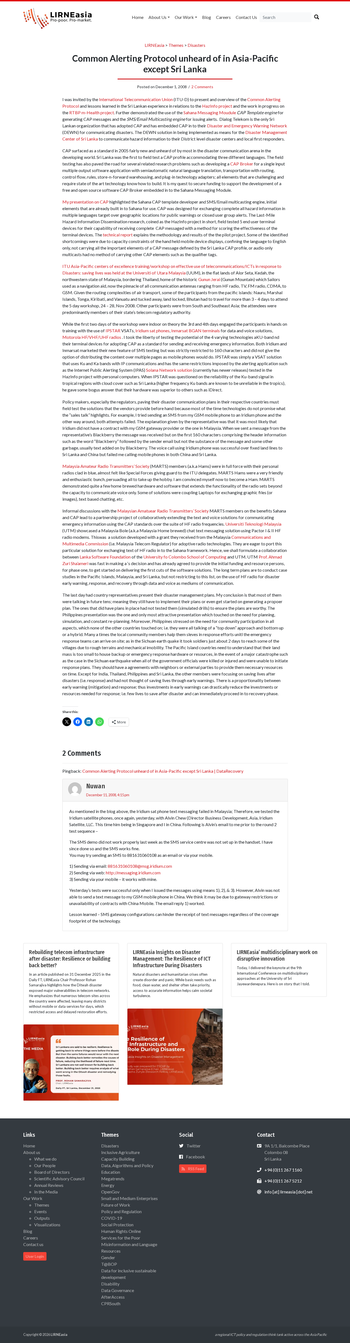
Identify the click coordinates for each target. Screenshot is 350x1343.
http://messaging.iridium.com (133, 872)
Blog (206, 17)
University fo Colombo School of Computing (184, 556)
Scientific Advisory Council (59, 1178)
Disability (110, 1283)
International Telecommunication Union (136, 99)
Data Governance (117, 1290)
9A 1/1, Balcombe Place (287, 1152)
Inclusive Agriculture (120, 1152)
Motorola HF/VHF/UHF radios (91, 337)
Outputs (42, 1218)
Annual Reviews (48, 1185)
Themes (41, 1204)
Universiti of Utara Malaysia (159, 272)
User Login (35, 1256)
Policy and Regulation (121, 1211)
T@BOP (109, 1264)
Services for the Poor (120, 1237)
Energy (107, 1185)
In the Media (46, 1191)
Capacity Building (118, 1158)
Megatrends (112, 1178)
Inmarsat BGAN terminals (195, 330)
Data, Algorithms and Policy (127, 1165)
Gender (108, 1257)
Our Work (184, 17)
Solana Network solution (169, 370)
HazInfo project (217, 105)
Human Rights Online (121, 1231)
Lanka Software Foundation (105, 556)
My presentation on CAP (85, 201)
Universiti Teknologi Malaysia (253, 523)
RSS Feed (195, 1168)
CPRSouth (110, 1303)
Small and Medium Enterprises (129, 1198)
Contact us (246, 17)
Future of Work (115, 1204)
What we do (45, 1158)
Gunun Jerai (209, 279)
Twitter (193, 1145)
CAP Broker (241, 163)
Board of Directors (52, 1172)
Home (138, 17)
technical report (118, 234)
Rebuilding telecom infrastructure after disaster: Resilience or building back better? (69, 959)
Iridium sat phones (152, 330)
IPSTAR (113, 330)
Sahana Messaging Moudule (209, 112)
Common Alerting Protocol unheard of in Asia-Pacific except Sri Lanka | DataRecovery (162, 771)
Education (110, 1172)
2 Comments (202, 86)
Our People (45, 1165)
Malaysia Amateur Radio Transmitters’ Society (105, 466)
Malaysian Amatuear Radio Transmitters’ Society (163, 510)
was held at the (118, 272)
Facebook (195, 1156)
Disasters (110, 1145)
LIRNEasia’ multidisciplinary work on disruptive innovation (277, 955)
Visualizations (47, 1224)
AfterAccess (113, 1296)
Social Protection (117, 1224)
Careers (223, 17)
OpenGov (110, 1191)
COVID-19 (111, 1218)
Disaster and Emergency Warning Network (247, 125)
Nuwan (95, 786)
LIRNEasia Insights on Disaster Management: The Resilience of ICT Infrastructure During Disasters (172, 959)
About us (157, 17)
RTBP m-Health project (91, 112)
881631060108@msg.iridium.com (140, 866)
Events (40, 1211)
